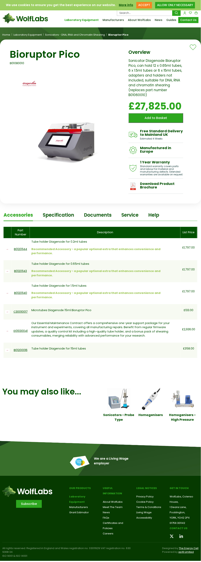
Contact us (178, 528)
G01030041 (20, 331)
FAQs (106, 518)
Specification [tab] (58, 215)
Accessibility (144, 518)
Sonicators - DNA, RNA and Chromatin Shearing (75, 34)
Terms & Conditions (148, 507)
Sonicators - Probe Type (118, 417)
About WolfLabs (139, 20)
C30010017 (21, 312)
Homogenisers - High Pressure (182, 417)
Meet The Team (113, 507)
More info (126, 5)
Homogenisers (150, 415)
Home (6, 34)
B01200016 (20, 350)
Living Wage (144, 512)
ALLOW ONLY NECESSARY (175, 5)
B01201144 (20, 249)
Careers (108, 533)
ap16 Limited (186, 552)
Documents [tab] (98, 215)
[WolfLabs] (25, 18)
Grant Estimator (79, 512)
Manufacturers (113, 20)
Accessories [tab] (18, 215)
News (158, 20)
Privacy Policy (145, 496)
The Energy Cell (188, 548)
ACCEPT (144, 5)
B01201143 (20, 271)
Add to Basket (156, 118)
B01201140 (20, 293)
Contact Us (188, 20)
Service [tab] (129, 215)
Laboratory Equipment (82, 20)
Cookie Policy (145, 502)
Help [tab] (153, 215)
